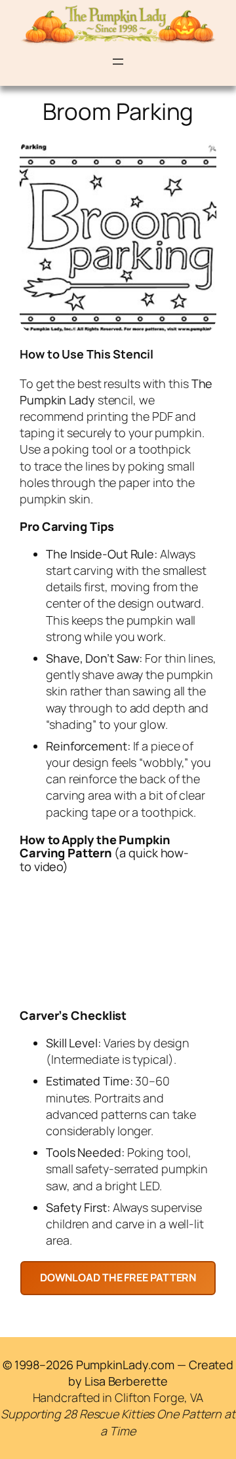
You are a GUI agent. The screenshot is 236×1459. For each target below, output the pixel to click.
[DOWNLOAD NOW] (118, 1277)
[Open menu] (118, 61)
